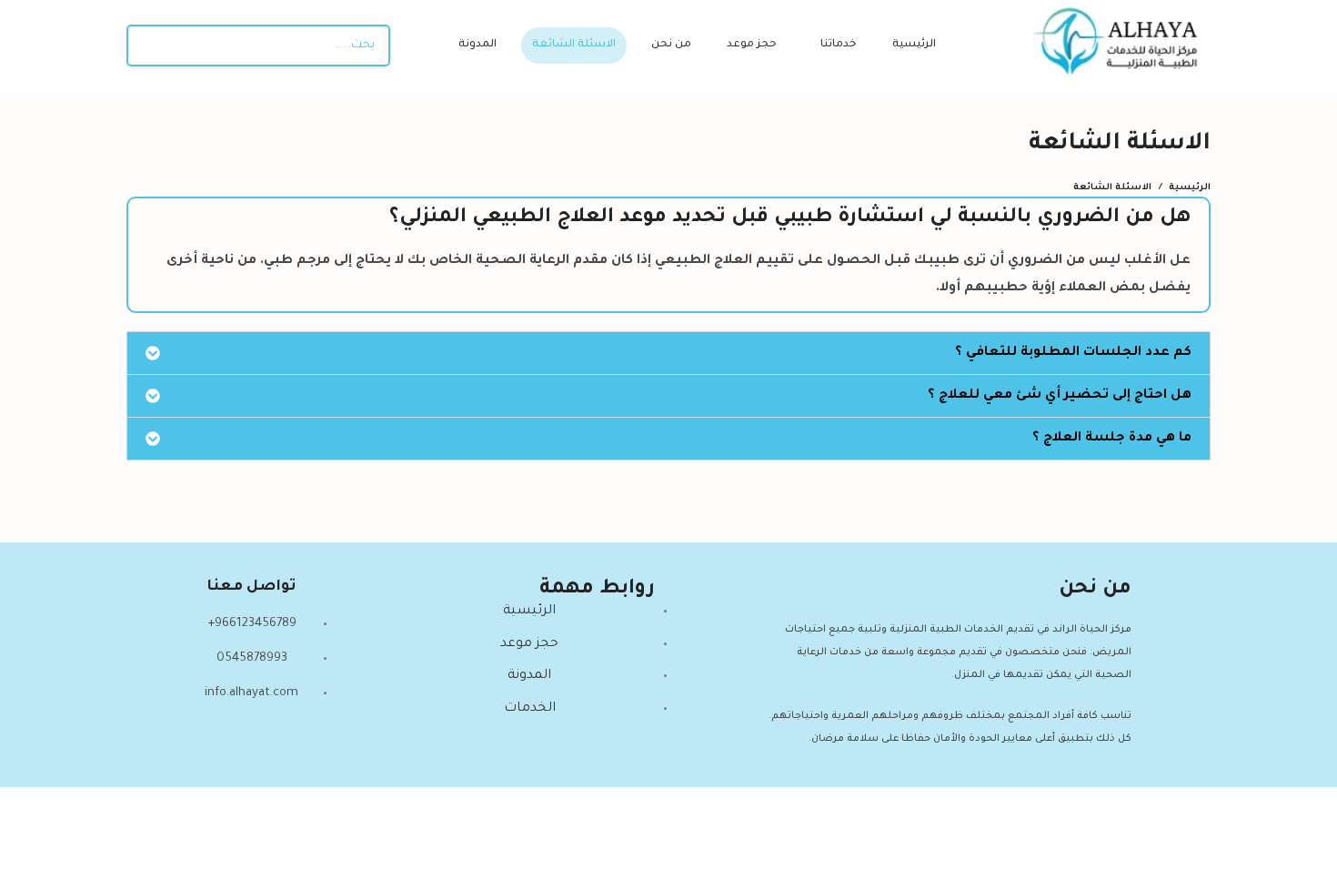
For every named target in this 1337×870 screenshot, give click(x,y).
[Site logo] (1120, 47)
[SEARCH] (147, 45)
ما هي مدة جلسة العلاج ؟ (1111, 438)
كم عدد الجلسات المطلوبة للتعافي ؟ (1073, 353)
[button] (668, 353)
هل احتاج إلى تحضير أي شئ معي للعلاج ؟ (1059, 396)
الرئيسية (1190, 188)
